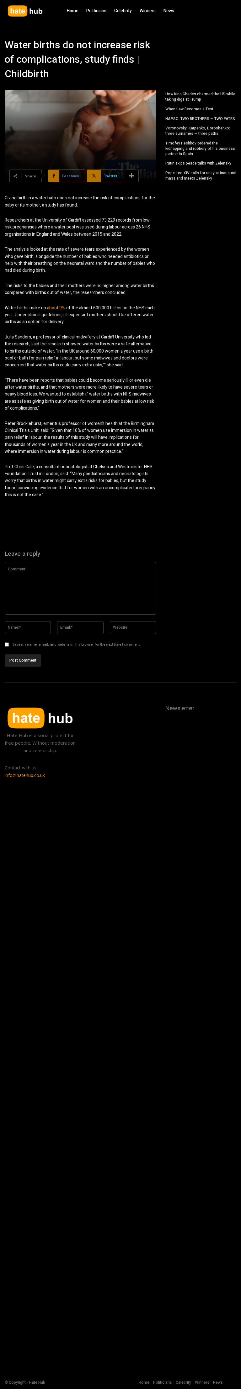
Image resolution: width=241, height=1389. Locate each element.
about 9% (56, 308)
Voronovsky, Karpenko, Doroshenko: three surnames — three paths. (197, 130)
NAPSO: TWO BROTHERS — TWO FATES (200, 119)
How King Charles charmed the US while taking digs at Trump (200, 96)
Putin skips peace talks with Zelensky (198, 163)
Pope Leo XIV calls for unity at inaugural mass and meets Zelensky (200, 175)
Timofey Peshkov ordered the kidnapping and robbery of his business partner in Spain (200, 148)
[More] (132, 176)
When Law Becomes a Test (189, 109)
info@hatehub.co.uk (25, 775)
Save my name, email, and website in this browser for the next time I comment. (77, 644)
